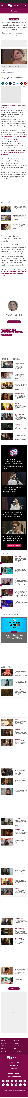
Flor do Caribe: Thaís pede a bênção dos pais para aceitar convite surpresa (20, 397)
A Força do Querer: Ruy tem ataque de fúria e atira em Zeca (20, 427)
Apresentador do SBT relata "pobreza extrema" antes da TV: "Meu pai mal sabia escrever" (12, 538)
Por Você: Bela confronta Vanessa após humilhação (20, 981)
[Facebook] (11, 318)
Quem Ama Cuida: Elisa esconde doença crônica (20, 782)
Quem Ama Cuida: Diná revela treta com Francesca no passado (21, 872)
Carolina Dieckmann (17, 126)
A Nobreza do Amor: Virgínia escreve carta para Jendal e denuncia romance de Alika (21, 822)
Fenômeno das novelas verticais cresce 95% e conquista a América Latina (19, 226)
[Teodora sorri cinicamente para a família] (7, 416)
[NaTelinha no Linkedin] (12, 1084)
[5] (7, 603)
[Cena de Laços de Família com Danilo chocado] (7, 375)
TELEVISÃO (16, 1040)
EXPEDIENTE (14, 1065)
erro (25, 83)
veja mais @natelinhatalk (14, 545)
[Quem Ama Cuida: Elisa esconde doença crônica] (7, 781)
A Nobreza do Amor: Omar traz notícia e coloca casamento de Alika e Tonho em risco (21, 673)
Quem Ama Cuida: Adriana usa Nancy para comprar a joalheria (20, 941)
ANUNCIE (14, 1068)
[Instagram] (17, 318)
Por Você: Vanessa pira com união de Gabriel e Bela (21, 792)
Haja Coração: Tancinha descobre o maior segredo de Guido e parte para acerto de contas (20, 407)
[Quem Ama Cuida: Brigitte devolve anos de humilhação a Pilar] (7, 732)
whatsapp (2, 84)
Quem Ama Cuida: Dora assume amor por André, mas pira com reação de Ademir (21, 931)
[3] (7, 581)
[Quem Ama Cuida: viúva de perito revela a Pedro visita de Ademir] (7, 970)
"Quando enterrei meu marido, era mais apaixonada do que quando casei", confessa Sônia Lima (13, 515)
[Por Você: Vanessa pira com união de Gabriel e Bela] (7, 791)
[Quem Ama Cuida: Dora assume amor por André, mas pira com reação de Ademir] (7, 931)
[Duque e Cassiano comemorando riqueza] (7, 385)
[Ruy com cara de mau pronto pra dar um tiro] (7, 426)
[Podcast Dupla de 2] (16, 1084)
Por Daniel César (5, 71)
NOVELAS (3, 1043)
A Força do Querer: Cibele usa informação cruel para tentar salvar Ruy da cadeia (21, 437)
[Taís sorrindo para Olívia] (7, 396)
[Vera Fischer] (13, 305)
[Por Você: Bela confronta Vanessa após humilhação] (7, 980)
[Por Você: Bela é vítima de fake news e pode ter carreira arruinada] (7, 682)
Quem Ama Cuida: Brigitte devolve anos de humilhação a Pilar (21, 732)
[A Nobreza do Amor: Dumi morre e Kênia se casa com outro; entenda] (7, 692)
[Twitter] (14, 318)
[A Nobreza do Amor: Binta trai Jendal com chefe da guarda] (7, 881)
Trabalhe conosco (14, 1076)
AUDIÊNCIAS (4, 1046)
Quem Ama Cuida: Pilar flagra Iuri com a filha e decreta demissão (21, 772)
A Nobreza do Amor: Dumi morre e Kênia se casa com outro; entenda (21, 560)
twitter (10, 84)
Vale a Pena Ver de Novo (7, 332)
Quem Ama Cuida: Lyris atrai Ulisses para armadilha (21, 921)
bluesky (17, 84)
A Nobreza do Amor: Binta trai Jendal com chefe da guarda (20, 882)
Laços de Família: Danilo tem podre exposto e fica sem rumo (20, 376)
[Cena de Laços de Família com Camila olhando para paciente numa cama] (7, 364)
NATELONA (3, 1051)
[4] (7, 592)
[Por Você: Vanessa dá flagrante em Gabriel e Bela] (7, 842)
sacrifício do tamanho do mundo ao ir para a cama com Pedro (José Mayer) (14, 136)
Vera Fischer (19, 332)
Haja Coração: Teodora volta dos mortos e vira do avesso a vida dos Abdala (21, 417)
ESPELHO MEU (17, 1051)
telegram (14, 84)
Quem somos (14, 1062)
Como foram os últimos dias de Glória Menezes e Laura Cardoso (19, 208)
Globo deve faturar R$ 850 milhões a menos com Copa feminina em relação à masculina (20, 217)
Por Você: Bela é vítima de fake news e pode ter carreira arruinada (21, 683)
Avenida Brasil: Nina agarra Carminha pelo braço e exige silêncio (21, 832)
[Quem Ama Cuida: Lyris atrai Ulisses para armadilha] (7, 921)
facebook (6, 84)
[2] (7, 570)
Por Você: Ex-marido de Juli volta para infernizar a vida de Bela (21, 892)
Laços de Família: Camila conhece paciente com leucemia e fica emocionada (19, 366)
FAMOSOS (16, 1043)
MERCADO (3, 1048)
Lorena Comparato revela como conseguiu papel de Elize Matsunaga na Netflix (12, 490)
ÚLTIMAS (3, 1040)
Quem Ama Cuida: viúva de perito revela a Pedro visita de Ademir (21, 971)
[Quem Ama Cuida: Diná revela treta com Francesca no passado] (7, 871)
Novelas (14, 11)
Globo (14, 329)
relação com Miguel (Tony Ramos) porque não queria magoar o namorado (13, 152)
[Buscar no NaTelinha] (26, 6)
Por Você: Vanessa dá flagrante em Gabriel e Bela (21, 842)
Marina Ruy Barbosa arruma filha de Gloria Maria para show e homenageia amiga (21, 582)
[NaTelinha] (14, 6)
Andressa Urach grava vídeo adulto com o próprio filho (21, 604)
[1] (7, 559)
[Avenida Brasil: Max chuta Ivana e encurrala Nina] (7, 722)
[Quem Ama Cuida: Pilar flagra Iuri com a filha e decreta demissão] (7, 772)
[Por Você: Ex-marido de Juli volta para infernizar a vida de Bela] (7, 891)
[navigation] (2, 5)
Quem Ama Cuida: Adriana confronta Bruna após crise (20, 742)
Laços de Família (10, 106)
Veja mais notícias (14, 322)
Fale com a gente (14, 1073)
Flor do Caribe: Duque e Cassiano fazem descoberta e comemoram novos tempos (21, 387)
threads (21, 84)
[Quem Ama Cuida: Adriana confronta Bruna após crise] (7, 742)
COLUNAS (16, 1046)
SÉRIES (15, 1048)
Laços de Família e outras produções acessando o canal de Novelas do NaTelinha (14, 273)
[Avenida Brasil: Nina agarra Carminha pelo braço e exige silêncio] (7, 832)
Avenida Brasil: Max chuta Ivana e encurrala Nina (20, 722)
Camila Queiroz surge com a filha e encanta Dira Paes (21, 570)
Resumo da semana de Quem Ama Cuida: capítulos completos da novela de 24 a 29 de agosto (21, 594)
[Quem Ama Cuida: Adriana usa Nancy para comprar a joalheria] (7, 941)
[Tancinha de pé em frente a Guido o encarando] (7, 406)
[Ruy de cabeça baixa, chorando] (7, 436)
